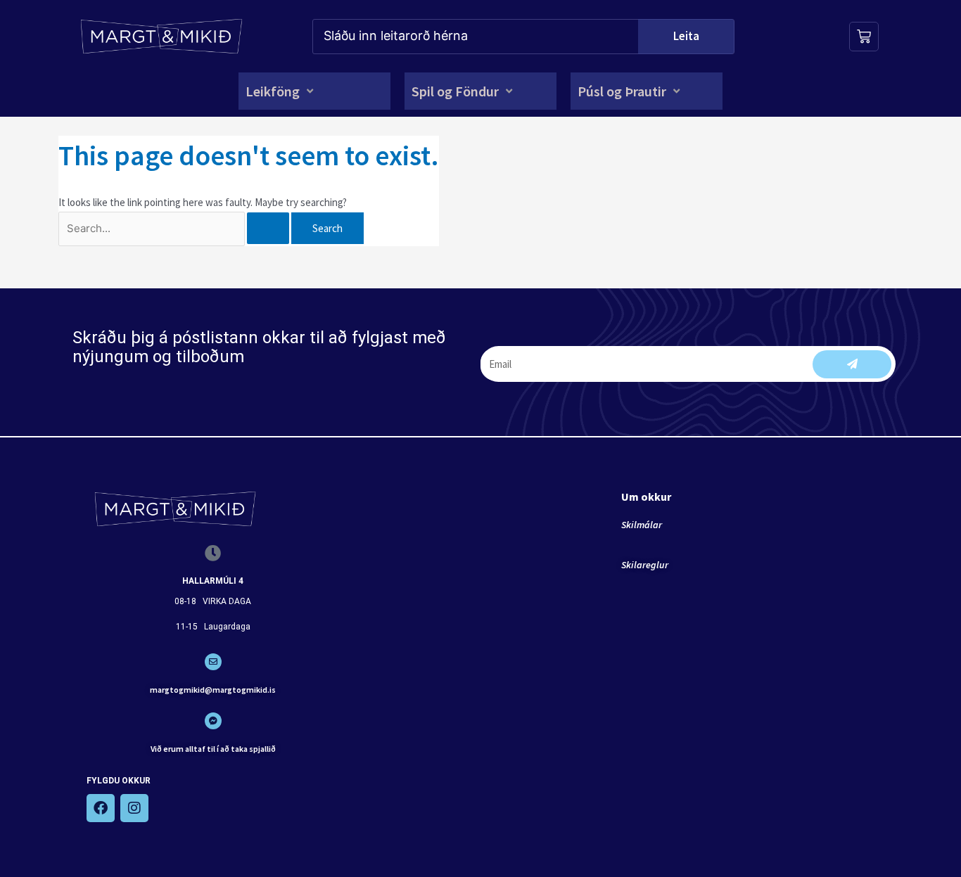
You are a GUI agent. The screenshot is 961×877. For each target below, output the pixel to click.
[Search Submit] (268, 228)
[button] (280, 91)
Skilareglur (644, 564)
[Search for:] (174, 228)
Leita (686, 36)
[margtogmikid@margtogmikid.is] (213, 661)
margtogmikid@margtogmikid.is (213, 689)
